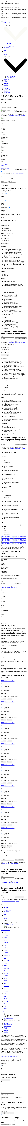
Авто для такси (10, 46)
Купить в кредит (5, 243)
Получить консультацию (20, 111)
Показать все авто (5, 847)
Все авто (9, 43)
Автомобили (7, 89)
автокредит (6, 47)
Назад (2, 1113)
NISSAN (6, 91)
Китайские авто (11, 44)
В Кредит (9, 699)
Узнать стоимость (5, 1080)
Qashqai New (7, 92)
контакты (6, 54)
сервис (5, 52)
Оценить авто (18, 1097)
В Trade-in (3, 699)
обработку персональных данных (17, 115)
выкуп (5, 50)
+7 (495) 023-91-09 (5, 22)
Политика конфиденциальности (9, 1056)
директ (5, 48)
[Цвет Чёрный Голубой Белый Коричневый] (4, 560)
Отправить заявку (19, 859)
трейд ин (6, 51)
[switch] (5, 200)
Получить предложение (20, 338)
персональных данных (18, 173)
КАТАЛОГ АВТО (5, 930)
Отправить (17, 583)
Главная (6, 88)
